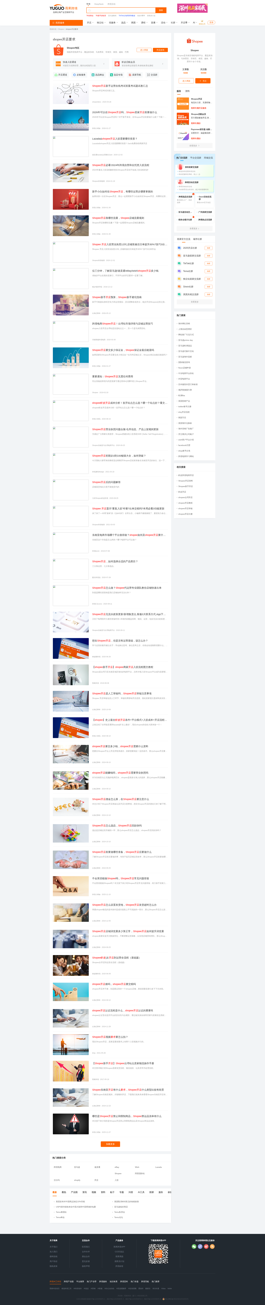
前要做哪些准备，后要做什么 (122, 852)
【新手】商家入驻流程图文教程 (122, 667)
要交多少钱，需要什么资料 (120, 746)
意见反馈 (86, 1261)
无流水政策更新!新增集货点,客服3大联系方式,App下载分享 (129, 614)
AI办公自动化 (109, 1288)
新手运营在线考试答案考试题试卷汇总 (120, 86)
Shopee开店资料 (185, 481)
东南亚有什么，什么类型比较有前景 (128, 1089)
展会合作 (86, 1256)
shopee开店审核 (185, 508)
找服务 (112, 22)
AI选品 (86, 1288)
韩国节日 (182, 417)
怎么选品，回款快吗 (117, 825)
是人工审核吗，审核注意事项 (122, 693)
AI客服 (100, 1288)
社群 (173, 22)
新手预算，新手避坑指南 (117, 297)
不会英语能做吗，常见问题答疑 (120, 878)
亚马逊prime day (185, 340)
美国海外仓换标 (185, 423)
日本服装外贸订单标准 (188, 384)
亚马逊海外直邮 (185, 357)
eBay (117, 1167)
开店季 (184, 22)
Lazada (158, 1167)
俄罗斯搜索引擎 (185, 390)
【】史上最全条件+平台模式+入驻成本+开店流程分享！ (129, 720)
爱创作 (140, 1288)
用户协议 (53, 1261)
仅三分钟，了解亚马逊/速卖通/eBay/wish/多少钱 (125, 270)
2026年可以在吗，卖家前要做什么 (124, 112)
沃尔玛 (57, 1180)
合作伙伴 (86, 1252)
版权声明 (86, 1266)
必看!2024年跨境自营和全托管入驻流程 (120, 165)
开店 (89, 22)
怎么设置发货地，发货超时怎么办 (124, 904)
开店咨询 (160, 50)
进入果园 (144, 50)
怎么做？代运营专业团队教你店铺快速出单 (126, 587)
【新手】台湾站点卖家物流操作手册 (123, 1063)
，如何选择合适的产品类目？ (115, 561)
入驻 (117, 1180)
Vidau (163, 1288)
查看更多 (193, 146)
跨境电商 (58, 1167)
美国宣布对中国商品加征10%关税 (70, 1201)
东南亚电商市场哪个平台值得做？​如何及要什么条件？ (129, 535)
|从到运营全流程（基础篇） (116, 957)
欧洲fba (181, 395)
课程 (143, 22)
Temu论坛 (118, 1217)
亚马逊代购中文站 (186, 351)
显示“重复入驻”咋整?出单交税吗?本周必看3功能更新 (128, 508)
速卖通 (97, 1167)
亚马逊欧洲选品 (185, 346)
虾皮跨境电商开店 (186, 475)
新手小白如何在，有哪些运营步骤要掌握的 (122, 191)
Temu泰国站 (61, 1212)
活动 (163, 22)
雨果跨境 (53, 29)
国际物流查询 (184, 362)
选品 (123, 22)
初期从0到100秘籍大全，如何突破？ (119, 455)
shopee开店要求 (72, 29)
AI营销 (93, 1288)
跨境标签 (119, 1266)
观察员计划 (119, 1261)
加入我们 (53, 1252)
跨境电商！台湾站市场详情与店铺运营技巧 (122, 323)
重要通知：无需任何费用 (112, 376)
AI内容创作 (78, 1288)
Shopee (61, 29)
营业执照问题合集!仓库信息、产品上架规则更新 (125, 429)
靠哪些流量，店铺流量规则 (118, 218)
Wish (137, 1167)
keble (170, 1288)
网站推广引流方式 (186, 334)
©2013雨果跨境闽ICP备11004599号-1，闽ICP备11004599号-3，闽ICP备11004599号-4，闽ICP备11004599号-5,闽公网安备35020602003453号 (132, 1299)
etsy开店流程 (184, 412)
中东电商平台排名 (186, 373)
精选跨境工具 (66, 1288)
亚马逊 (77, 1167)
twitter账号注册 (184, 406)
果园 (133, 22)
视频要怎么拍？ (110, 1037)
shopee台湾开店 (185, 497)
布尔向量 (156, 1288)
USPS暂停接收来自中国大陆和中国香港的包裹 (76, 1207)
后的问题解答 (106, 482)
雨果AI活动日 (54, 1288)
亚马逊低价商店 (121, 1207)
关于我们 (53, 1247)
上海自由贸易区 (185, 329)
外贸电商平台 (184, 379)
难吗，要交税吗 (114, 984)
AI (194, 22)
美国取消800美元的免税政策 (126, 1201)
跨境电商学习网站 (186, 456)
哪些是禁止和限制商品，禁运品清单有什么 (126, 1116)
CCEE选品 (119, 1252)
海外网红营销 (184, 323)
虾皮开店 (182, 492)
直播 (153, 22)
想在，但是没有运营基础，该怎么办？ (120, 640)
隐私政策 (53, 1266)
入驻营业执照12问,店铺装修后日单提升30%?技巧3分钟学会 (129, 244)
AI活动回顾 (132, 1288)
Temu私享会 (119, 1212)
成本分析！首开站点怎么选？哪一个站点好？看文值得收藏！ (129, 403)
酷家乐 (147, 1288)
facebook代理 (184, 445)
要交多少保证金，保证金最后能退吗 (123, 350)
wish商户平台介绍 (186, 440)
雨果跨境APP (119, 1247)
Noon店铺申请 (184, 368)
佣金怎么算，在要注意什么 (120, 799)
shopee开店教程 (185, 503)
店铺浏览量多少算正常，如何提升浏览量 (128, 931)
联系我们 (86, 1247)
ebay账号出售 (184, 451)
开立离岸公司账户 (186, 434)
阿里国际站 (140, 1173)
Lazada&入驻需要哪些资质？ (114, 138)
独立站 (100, 22)
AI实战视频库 (121, 1288)
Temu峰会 (60, 1217)
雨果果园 (119, 1256)
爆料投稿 (53, 1256)
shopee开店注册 (185, 514)
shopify (77, 1180)
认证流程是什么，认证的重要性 (122, 1010)
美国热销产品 (184, 401)
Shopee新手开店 (185, 486)
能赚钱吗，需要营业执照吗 (120, 772)
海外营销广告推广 (186, 429)
